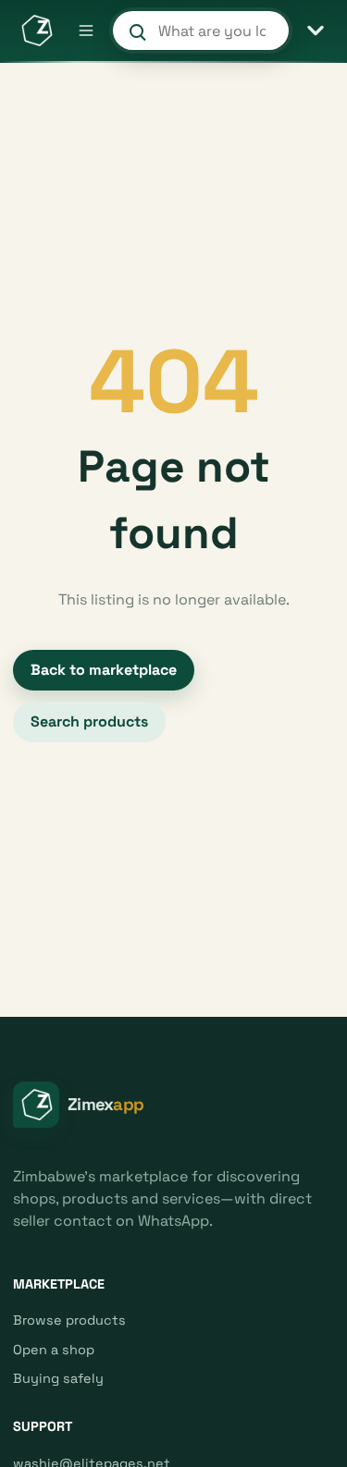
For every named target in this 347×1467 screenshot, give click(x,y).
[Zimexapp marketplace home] (36, 30)
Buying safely (58, 1378)
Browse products (69, 1320)
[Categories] (315, 30)
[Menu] (86, 30)
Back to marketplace (104, 669)
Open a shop (53, 1349)
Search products (89, 721)
